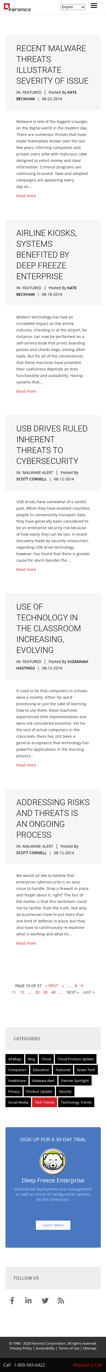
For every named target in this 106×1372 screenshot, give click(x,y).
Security (65, 1091)
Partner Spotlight (75, 1080)
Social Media (18, 1102)
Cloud (46, 1058)
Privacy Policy (21, 1348)
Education (41, 1069)
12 (22, 992)
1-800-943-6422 (29, 1365)
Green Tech (86, 1069)
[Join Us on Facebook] (13, 1302)
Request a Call (87, 1365)
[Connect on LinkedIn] (29, 1302)
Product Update (39, 1091)
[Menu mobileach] (92, 6)
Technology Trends (76, 1102)
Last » (89, 992)
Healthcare (17, 1080)
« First (51, 985)
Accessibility (45, 1348)
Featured (32, 92)
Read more (26, 195)
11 (14, 992)
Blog (31, 1058)
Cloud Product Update (76, 1058)
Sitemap (89, 1348)
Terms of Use (68, 1348)
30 (45, 992)
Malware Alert (38, 472)
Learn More (53, 1225)
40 (53, 992)
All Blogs (14, 1058)
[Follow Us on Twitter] (45, 1302)
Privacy (14, 1091)
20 (37, 992)
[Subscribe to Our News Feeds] (62, 1302)
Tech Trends (44, 1102)
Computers (17, 1069)
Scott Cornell (31, 479)
